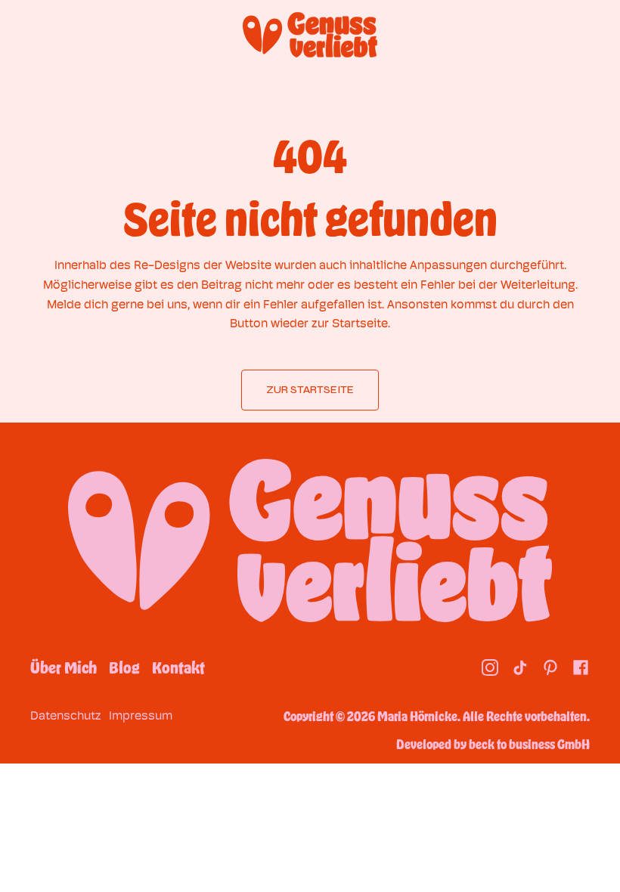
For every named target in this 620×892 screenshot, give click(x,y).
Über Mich (63, 667)
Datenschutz (65, 715)
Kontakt (178, 667)
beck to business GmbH (529, 743)
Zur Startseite (310, 389)
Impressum (140, 715)
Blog (124, 667)
